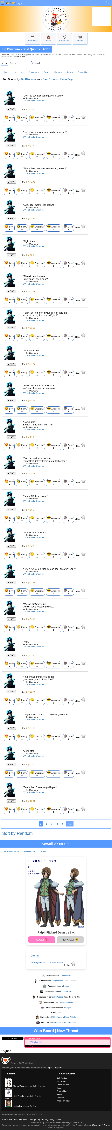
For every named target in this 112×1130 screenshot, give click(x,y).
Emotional (37, 118)
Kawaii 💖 (42, 939)
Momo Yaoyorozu (20, 1086)
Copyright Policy (99, 1125)
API (10, 1119)
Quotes (34, 955)
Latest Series (63, 1085)
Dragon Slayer (57, 981)
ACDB (10, 3)
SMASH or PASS (11, 851)
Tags (59, 1088)
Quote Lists (83, 72)
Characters (64, 40)
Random (58, 72)
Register (58, 1067)
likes (78, 118)
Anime (48, 40)
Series (46, 72)
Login (49, 1067)
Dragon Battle (65, 975)
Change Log (34, 1119)
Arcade (80, 40)
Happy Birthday (70, 1017)
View (31, 1046)
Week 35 (9, 1088)
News (59, 1094)
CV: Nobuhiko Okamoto (33, 100)
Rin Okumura (28, 79)
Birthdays (32, 40)
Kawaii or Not (30, 851)
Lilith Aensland (19, 1096)
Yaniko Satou (56, 962)
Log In (19, 3)
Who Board (44, 1031)
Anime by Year (63, 1101)
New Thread (67, 1031)
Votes (43, 851)
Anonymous (34, 1038)
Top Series (61, 1081)
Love (9, 118)
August (8, 1078)
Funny (22, 118)
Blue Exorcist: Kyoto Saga (58, 79)
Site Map (23, 1119)
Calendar (61, 1097)
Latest (70, 72)
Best (6, 72)
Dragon (66, 986)
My (22, 72)
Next (70, 824)
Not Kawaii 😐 (70, 939)
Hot (14, 72)
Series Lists (62, 1091)
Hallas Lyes (17, 1106)
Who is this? (36, 1042)
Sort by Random (17, 833)
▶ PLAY (11, 109)
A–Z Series (62, 1078)
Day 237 (9, 1098)
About (5, 1119)
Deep (68, 118)
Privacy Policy (47, 1119)
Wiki (16, 1119)
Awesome (53, 118)
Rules (58, 1119)
